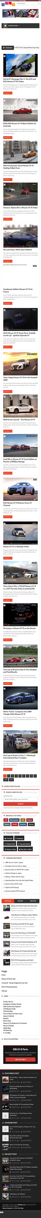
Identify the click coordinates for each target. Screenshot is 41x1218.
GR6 (23, 820)
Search (20, 804)
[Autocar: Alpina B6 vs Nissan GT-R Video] (20, 193)
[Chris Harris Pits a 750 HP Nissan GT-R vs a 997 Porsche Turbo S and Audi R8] (20, 572)
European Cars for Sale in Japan (15, 866)
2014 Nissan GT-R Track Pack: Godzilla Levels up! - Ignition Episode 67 (19, 334)
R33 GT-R (29, 35)
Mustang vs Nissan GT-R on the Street (19, 628)
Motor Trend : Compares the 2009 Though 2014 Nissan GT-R (17, 713)
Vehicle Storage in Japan (13, 873)
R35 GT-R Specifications (9, 987)
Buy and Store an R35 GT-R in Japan (17, 869)
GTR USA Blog (8, 1011)
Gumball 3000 (32, 354)
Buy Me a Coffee (26, 849)
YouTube (9, 838)
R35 (6, 820)
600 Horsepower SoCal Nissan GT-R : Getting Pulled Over (18, 167)
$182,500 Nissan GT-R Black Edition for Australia (19, 125)
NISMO (15, 824)
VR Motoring (7, 1030)
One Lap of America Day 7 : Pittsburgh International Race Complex (19, 757)
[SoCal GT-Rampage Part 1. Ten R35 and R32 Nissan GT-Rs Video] (20, 65)
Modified (23, 824)
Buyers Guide (13, 25)
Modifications (9, 35)
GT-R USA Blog (18, 1208)
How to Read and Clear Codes (12, 1014)
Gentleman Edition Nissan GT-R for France (18, 290)
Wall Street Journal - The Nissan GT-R (19, 420)
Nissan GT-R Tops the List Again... (20, 1145)
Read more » (7, 93)
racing (34, 605)
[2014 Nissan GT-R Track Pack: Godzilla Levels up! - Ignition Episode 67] (20, 319)
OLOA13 (34, 646)
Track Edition (31, 436)
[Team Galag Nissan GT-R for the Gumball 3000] (20, 363)
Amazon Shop (11, 849)
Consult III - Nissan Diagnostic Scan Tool (14, 983)
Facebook (20, 838)
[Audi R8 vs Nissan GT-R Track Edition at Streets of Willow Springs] (20, 445)
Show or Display (8, 1026)
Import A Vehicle (8, 1016)
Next (6, 779)
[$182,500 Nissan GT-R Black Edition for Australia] (20, 109)
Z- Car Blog (6, 1033)
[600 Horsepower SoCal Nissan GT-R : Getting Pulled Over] (20, 151)
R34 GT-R (7, 40)
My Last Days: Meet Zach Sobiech (17, 250)
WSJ (35, 396)
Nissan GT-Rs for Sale (8, 979)
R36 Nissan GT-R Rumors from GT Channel (17, 504)
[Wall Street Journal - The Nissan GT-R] (20, 405)
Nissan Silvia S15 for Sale (13, 884)
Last (11, 779)
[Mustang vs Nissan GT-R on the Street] (20, 614)
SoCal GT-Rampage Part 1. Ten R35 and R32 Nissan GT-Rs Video (19, 80)
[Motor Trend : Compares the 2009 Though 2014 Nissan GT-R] (20, 697)
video (34, 55)
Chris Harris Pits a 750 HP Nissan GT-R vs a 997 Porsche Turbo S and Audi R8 (19, 587)
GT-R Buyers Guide (9, 1009)
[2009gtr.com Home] (5, 25)
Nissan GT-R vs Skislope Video (16, 547)
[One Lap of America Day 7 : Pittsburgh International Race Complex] (20, 741)
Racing (31, 824)
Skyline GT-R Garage (12, 887)
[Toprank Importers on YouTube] (10, 3)
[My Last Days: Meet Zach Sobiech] (20, 235)
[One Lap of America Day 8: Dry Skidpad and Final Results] (20, 655)
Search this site (7, 796)
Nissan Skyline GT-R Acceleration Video (21, 1104)
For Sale (15, 40)
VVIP (35, 266)
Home (4, 975)
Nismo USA (7, 1021)
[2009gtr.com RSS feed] (13, 4)
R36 (35, 479)
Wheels (7, 824)
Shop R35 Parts (20, 1059)
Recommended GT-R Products (15, 891)
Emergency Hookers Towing (12, 1004)
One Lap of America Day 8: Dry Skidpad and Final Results (20, 671)
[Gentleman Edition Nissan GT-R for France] (20, 275)
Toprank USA (10, 844)
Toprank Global (25, 844)
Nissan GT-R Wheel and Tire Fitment (15, 1023)
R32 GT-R (21, 35)
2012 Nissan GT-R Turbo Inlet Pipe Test (23, 951)
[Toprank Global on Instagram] (6, 3)
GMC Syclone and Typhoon (12, 1006)
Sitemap (4, 991)
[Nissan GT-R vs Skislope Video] (20, 532)
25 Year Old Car (8, 1002)
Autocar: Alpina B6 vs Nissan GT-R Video (20, 208)
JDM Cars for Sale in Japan (14, 862)
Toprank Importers (7, 1208)
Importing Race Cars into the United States (19, 880)
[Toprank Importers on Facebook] (3, 4)
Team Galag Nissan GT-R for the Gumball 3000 (20, 379)
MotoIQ (5, 1018)
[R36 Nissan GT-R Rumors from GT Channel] (20, 489)
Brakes (29, 820)
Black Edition (31, 100)
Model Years (8, 30)
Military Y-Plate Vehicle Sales (14, 877)
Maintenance (21, 30)
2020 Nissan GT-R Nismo (17, 1194)
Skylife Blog (7, 1028)
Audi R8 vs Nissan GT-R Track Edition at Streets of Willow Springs (20, 460)
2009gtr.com (21, 1205)
